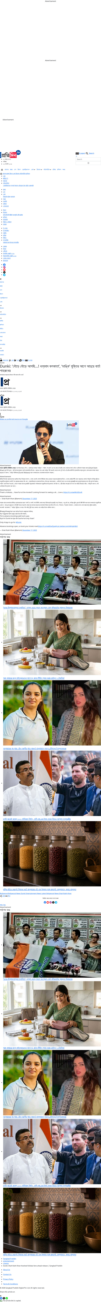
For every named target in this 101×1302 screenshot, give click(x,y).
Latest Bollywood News (50, 893)
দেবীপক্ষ (5, 251)
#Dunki (18, 522)
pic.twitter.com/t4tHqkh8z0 (67, 526)
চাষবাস (5, 224)
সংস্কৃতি (15, 215)
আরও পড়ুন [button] (3, 905)
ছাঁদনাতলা (5, 260)
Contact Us (7, 1274)
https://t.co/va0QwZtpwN (47, 526)
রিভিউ (10, 215)
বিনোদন (39, 169)
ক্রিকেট (5, 197)
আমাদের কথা (6, 242)
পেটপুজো (20, 185)
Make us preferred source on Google (14, 419)
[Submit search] (88, 163)
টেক (24, 185)
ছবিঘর (54, 169)
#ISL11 (5, 178)
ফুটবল (8, 197)
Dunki (23, 893)
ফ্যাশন (16, 185)
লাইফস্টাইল (47, 169)
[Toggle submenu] (1, 305)
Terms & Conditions (10, 1284)
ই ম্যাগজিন (6, 230)
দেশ (15, 169)
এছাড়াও (2, 355)
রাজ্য (11, 169)
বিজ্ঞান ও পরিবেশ (7, 222)
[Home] (10, 154)
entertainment (8, 1261)
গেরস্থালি (31, 185)
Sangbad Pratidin (9, 1259)
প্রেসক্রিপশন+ (26, 169)
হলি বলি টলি (6, 215)
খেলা (32, 169)
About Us (6, 1270)
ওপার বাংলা (6, 206)
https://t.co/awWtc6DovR (72, 492)
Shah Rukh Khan (65, 893)
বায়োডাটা (5, 219)
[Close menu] (0, 279)
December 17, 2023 (29, 499)
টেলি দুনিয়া (20, 215)
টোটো (27, 185)
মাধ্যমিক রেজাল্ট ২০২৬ (8, 253)
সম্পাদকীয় (5, 240)
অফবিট (5, 201)
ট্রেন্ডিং (5, 233)
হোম (4, 176)
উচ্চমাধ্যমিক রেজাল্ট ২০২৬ (9, 256)
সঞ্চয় (64, 169)
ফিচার (4, 249)
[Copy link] (3, 395)
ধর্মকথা (5, 204)
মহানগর (6, 169)
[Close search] (76, 156)
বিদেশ (19, 169)
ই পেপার (5, 228)
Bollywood (4, 893)
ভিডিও (4, 238)
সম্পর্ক (12, 185)
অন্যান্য (13, 197)
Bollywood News (14, 893)
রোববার (5, 246)
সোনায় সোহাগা (6, 258)
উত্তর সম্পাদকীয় (14, 242)
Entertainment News (34, 893)
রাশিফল (59, 169)
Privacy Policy (8, 1279)
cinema (6, 1263)
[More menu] (99, 169)
